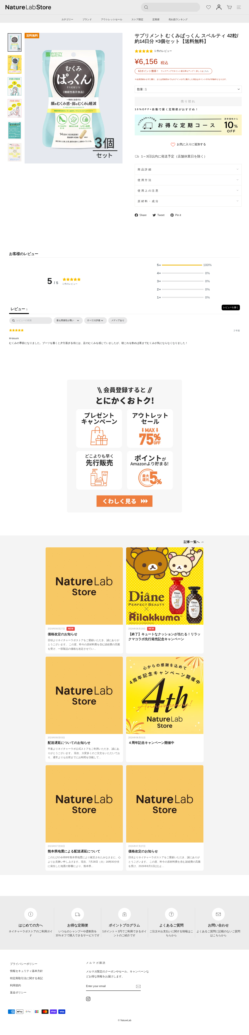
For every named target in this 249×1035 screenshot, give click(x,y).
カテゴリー (67, 19)
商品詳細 (145, 169)
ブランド (87, 19)
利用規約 (15, 985)
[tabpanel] (124, 340)
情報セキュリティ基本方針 (26, 970)
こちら (206, 71)
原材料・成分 (148, 201)
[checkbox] (117, 320)
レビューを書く (230, 307)
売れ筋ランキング (178, 19)
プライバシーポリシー (23, 963)
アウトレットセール (111, 19)
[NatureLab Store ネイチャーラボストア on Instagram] (88, 998)
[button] (183, 265)
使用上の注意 (148, 190)
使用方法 (145, 180)
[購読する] (138, 986)
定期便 (155, 19)
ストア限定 (137, 19)
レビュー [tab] (19, 309)
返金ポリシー (18, 992)
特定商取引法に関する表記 (26, 978)
